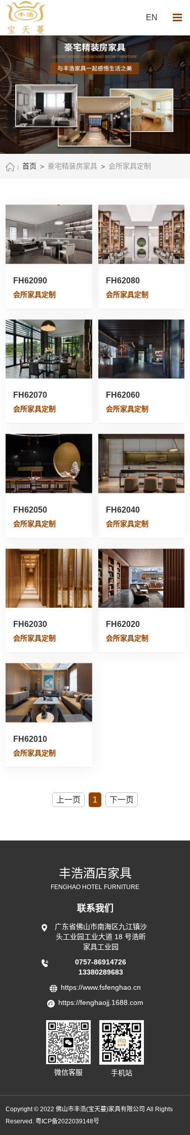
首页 (29, 166)
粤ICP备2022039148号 (67, 1121)
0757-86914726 (100, 962)
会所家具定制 (129, 166)
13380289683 (101, 972)
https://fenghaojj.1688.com (100, 1002)
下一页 (121, 799)
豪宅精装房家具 (72, 166)
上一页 (68, 799)
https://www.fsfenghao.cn (101, 987)
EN (152, 17)
